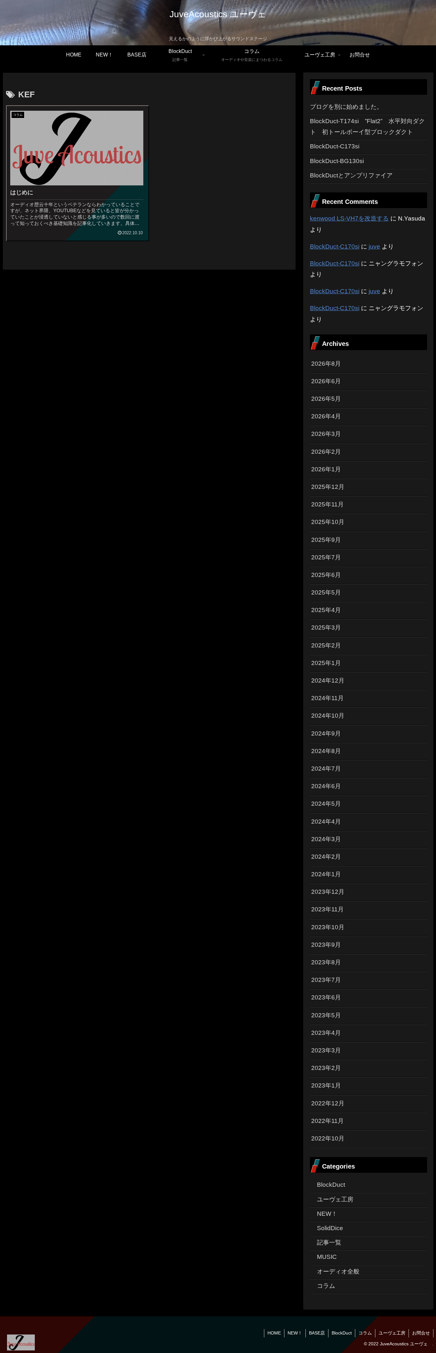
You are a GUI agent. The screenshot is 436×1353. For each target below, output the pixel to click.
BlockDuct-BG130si (337, 161)
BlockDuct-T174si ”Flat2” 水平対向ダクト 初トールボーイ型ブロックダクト (367, 126)
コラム (365, 1332)
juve (374, 246)
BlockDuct (342, 1332)
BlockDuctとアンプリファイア (351, 175)
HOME (274, 1332)
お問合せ (421, 1332)
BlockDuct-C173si (334, 146)
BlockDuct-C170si (334, 246)
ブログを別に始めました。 (346, 106)
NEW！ (295, 1332)
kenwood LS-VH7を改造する (349, 218)
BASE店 (317, 1332)
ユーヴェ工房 (392, 1332)
